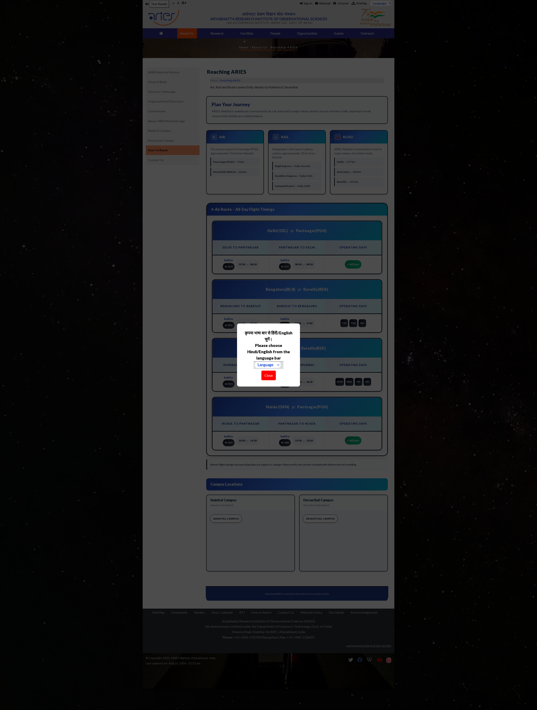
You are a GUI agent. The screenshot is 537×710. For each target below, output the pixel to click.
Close (269, 375)
